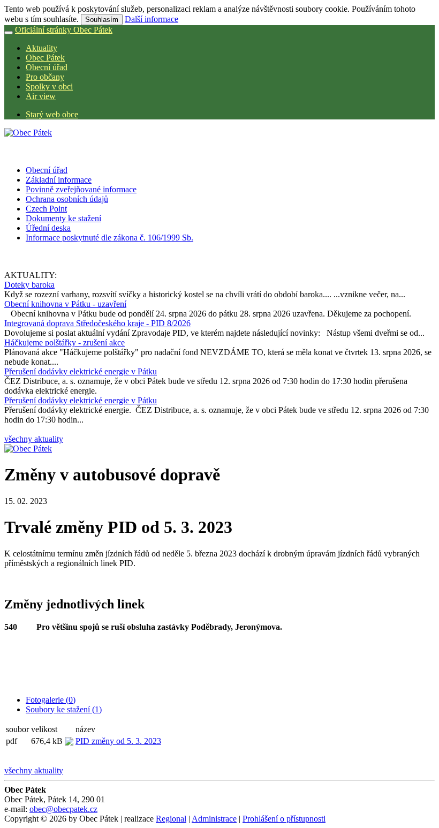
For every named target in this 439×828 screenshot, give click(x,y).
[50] (28, 448)
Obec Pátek (45, 57)
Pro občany (45, 76)
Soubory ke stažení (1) (64, 709)
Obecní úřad (46, 67)
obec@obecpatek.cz (63, 809)
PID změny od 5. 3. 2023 (118, 741)
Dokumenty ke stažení (63, 218)
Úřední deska (48, 227)
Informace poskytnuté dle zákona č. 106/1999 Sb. (109, 237)
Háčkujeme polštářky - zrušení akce (64, 342)
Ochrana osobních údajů (67, 199)
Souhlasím (101, 20)
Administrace (214, 818)
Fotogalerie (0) (50, 699)
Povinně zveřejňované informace (81, 189)
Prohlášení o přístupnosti (284, 818)
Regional (171, 818)
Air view (41, 96)
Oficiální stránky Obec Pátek (63, 29)
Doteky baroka (29, 284)
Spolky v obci (49, 86)
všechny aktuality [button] (33, 438)
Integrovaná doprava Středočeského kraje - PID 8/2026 (97, 323)
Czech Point (46, 208)
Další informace (151, 19)
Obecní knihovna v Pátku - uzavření (65, 303)
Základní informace (59, 179)
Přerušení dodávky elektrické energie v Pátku (80, 371)
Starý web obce (52, 114)
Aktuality (41, 47)
